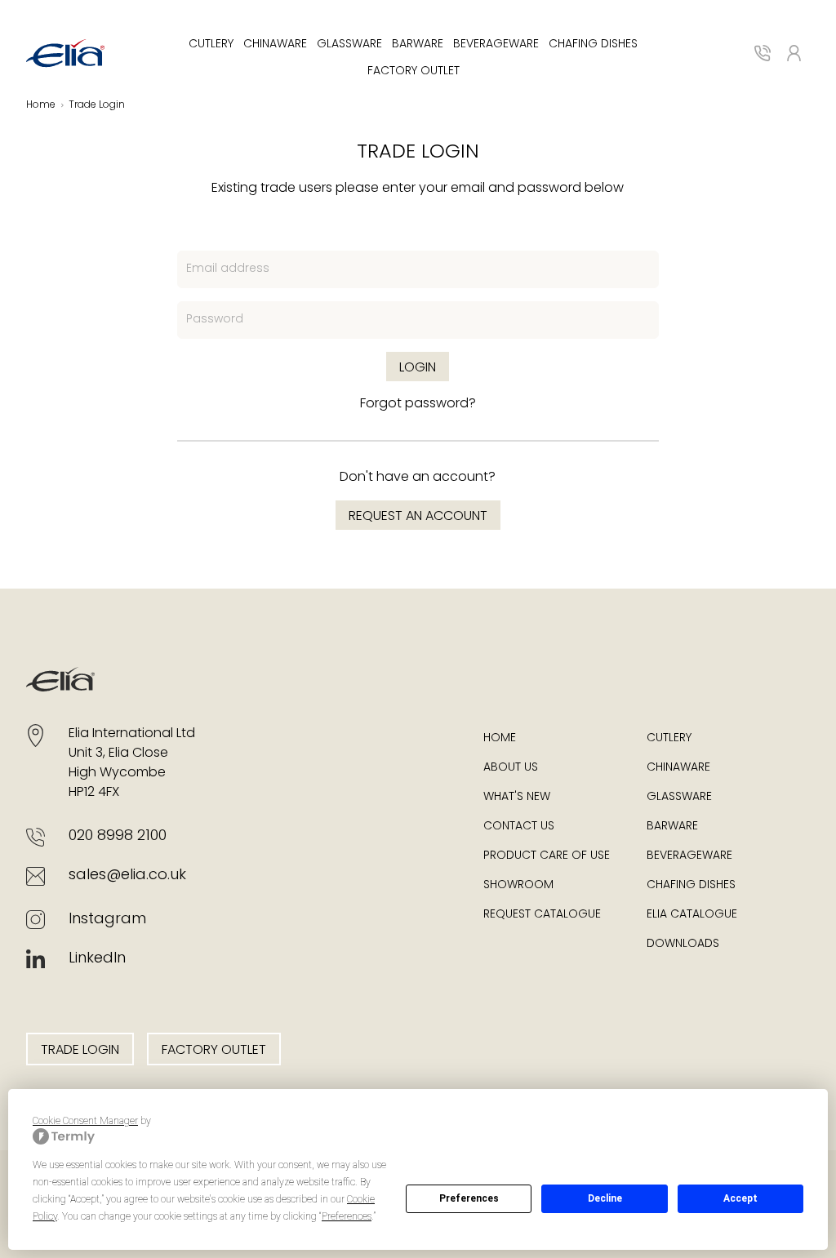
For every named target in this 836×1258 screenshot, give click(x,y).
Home (499, 738)
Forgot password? (418, 404)
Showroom (518, 885)
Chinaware (275, 44)
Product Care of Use (546, 856)
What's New (516, 797)
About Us (510, 768)
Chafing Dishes (593, 44)
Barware (417, 44)
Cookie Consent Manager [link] (85, 1121)
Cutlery (211, 44)
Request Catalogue (542, 915)
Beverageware (496, 44)
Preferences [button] (346, 1216)
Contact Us (518, 826)
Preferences (469, 1198)
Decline (605, 1198)
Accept (740, 1198)
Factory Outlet (413, 71)
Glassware (349, 44)
